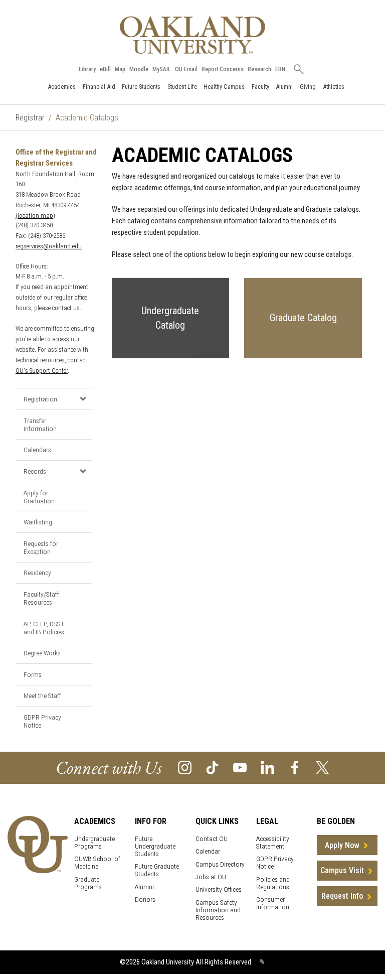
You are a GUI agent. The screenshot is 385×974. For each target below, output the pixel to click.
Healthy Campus (224, 86)
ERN (280, 69)
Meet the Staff (42, 695)
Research (259, 69)
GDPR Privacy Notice (42, 721)
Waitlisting (38, 522)
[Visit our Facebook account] (295, 767)
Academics (62, 86)
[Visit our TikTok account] (212, 767)
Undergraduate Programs (94, 842)
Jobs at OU (211, 877)
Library (87, 69)
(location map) (35, 215)
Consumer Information (272, 903)
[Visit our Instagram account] (184, 767)
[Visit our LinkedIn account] (267, 767)
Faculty (260, 86)
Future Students (141, 86)
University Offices (219, 889)
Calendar (208, 851)
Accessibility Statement (272, 842)
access (60, 339)
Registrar (30, 117)
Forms (33, 674)
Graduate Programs (88, 883)
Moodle (138, 69)
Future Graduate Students (157, 870)
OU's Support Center (42, 370)
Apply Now (342, 845)
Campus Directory (220, 864)
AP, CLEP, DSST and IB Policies (44, 628)
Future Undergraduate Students (155, 846)
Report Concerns (223, 69)
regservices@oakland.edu (49, 246)
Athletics (333, 86)
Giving (308, 86)
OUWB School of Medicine (97, 862)
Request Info (342, 896)
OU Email (186, 69)
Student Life (182, 86)
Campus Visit (342, 870)
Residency (37, 573)
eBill (105, 69)
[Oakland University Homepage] (192, 35)
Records (35, 471)
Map (120, 69)
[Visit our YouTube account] (240, 767)
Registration (40, 399)
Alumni (284, 86)
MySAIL (161, 69)
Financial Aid (99, 86)
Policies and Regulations (273, 883)
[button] (83, 398)
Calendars (37, 450)
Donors (145, 899)
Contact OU (212, 839)
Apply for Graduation (39, 497)
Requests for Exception (41, 547)
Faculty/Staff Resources (41, 598)
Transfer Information (40, 424)
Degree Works (42, 653)
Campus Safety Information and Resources (218, 910)
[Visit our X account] (322, 767)
